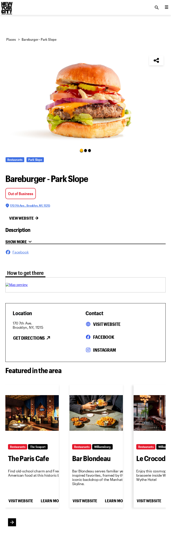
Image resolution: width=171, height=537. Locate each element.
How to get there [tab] (25, 273)
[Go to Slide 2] (85, 150)
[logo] (6, 6)
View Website (21, 218)
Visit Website (106, 324)
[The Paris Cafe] (32, 412)
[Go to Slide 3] (89, 150)
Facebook (103, 337)
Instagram (104, 350)
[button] (85, 100)
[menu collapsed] (166, 7)
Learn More (52, 500)
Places (11, 39)
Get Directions (29, 338)
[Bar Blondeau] (96, 412)
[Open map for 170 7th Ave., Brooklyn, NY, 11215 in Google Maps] (17, 285)
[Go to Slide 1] (81, 150)
